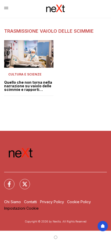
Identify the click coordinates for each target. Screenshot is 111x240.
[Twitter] (22, 181)
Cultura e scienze (25, 74)
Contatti (30, 202)
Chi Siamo (12, 202)
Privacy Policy (52, 202)
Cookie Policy (79, 202)
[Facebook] (6, 181)
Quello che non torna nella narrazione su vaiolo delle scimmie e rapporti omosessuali (28, 86)
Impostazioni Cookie (21, 208)
